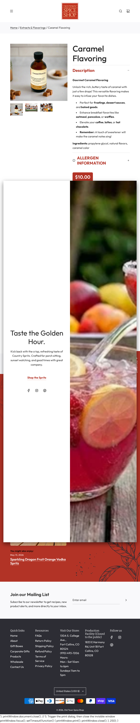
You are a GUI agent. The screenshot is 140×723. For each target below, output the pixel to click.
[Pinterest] (44, 390)
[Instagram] (36, 390)
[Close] (130, 186)
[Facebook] (28, 390)
